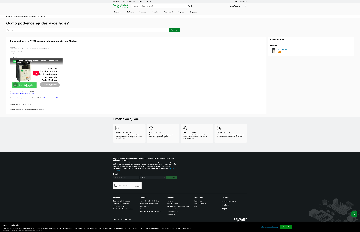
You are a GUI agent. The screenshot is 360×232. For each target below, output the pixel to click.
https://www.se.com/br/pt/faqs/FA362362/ (22, 93)
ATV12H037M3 (283, 49)
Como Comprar (145, 206)
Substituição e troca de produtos (123, 209)
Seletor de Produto (119, 206)
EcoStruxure (198, 201)
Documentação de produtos (122, 201)
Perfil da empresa (172, 203)
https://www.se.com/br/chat (51, 98)
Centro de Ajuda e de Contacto (149, 201)
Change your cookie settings (269, 227)
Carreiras (170, 201)
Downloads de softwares (121, 203)
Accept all (286, 227)
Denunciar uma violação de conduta (178, 206)
